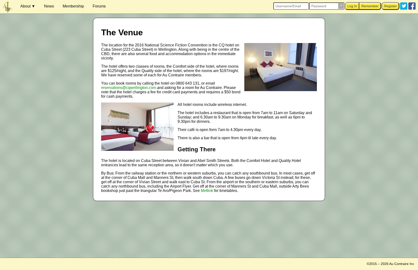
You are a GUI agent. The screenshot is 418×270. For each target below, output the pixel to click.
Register (390, 6)
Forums (99, 6)
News (49, 6)
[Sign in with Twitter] (403, 6)
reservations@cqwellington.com (128, 88)
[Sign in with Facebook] (412, 6)
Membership (73, 6)
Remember (370, 6)
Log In (352, 6)
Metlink (207, 191)
